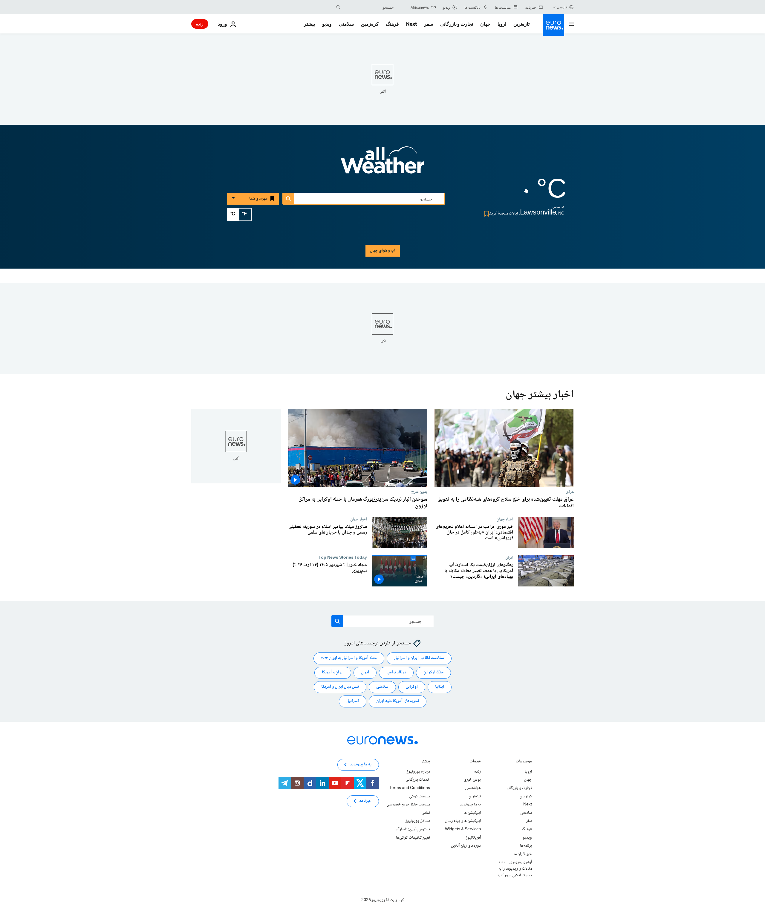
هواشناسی (473, 788)
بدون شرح (419, 491)
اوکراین (412, 687)
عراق (570, 491)
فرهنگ (392, 24)
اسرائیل (352, 701)
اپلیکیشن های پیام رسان (463, 821)
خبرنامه (365, 801)
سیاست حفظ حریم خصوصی (408, 804)
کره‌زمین (370, 24)
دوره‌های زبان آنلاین (466, 845)
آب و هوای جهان (382, 250)
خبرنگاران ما (523, 854)
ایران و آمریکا (333, 672)
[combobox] (368, 7)
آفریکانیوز (473, 837)
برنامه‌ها (526, 845)
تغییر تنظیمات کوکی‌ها (413, 837)
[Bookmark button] (485, 214)
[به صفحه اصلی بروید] (553, 25)
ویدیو (327, 24)
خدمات (475, 762)
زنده (200, 23)
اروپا (502, 24)
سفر (428, 24)
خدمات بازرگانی (418, 780)
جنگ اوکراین (433, 672)
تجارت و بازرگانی (456, 24)
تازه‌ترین (521, 24)
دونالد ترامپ (396, 672)
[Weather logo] (382, 164)
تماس (426, 812)
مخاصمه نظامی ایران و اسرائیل (419, 658)
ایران (509, 557)
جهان (485, 24)
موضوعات (524, 762)
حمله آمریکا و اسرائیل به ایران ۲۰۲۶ (349, 658)
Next (411, 24)
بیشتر (425, 762)
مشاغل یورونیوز (418, 821)
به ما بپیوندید (470, 804)
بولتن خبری (472, 780)
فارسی (562, 7)
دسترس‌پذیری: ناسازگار (412, 829)
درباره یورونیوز (418, 771)
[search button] (338, 7)
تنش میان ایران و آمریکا (340, 687)
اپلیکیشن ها (472, 812)
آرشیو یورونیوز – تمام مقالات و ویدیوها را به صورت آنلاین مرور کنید (514, 869)
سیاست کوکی (419, 796)
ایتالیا (439, 687)
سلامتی (346, 24)
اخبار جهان (505, 519)
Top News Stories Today (343, 557)
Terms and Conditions (409, 788)
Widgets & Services (463, 829)
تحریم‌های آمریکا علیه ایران (397, 701)
